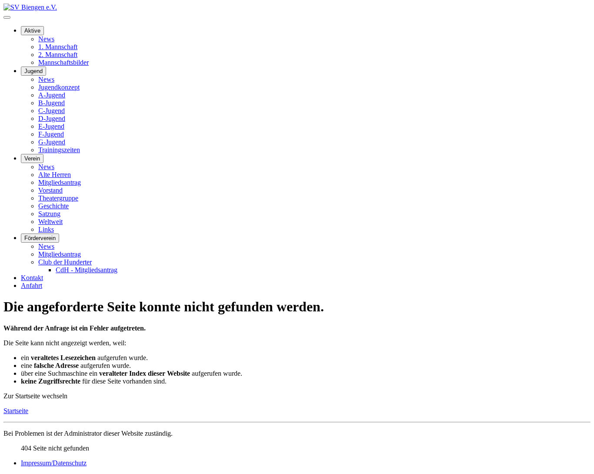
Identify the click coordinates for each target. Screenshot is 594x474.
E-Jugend (51, 126)
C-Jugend (51, 110)
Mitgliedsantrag (59, 182)
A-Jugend (51, 95)
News (46, 39)
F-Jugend (51, 134)
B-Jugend (51, 103)
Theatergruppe (58, 198)
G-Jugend (51, 142)
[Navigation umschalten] (6, 17)
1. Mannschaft (57, 46)
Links (46, 229)
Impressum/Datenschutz (54, 463)
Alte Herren (54, 174)
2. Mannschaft (57, 54)
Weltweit (50, 221)
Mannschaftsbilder (63, 62)
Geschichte (53, 206)
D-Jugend (51, 118)
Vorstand (50, 190)
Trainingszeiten (59, 150)
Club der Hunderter (65, 262)
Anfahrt (31, 285)
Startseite (15, 410)
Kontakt (32, 277)
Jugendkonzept (59, 87)
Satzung (49, 213)
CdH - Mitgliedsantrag (86, 270)
